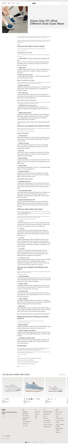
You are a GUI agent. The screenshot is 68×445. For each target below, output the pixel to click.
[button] (3, 399)
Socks (45, 416)
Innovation (37, 411)
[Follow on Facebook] (2, 435)
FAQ (36, 418)
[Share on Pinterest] (23, 366)
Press (57, 416)
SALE (18, 3)
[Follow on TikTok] (9, 435)
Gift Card (45, 418)
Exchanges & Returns (26, 418)
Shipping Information (25, 412)
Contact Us (25, 423)
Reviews (37, 414)
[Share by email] (25, 366)
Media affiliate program (59, 429)
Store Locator (59, 411)
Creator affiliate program (60, 425)
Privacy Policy (47, 422)
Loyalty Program (60, 420)
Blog (36, 416)
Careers (58, 422)
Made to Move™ (60, 418)
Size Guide (25, 415)
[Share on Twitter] (22, 366)
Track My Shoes (27, 421)
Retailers (58, 432)
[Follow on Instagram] (6, 435)
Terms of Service (47, 424)
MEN (9, 3)
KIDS (13, 3)
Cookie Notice (47, 426)
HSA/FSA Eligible (47, 411)
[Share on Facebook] (20, 366)
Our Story (58, 414)
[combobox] (29, 442)
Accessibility (46, 420)
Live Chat (25, 426)
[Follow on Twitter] (4, 435)
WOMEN (4, 3)
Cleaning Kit (46, 414)
